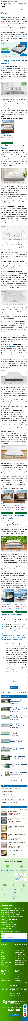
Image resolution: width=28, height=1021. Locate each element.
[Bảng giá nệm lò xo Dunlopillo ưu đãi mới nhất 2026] (5, 773)
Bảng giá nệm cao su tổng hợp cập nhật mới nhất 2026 (18, 708)
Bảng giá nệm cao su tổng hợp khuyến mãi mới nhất (18, 765)
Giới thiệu (3, 974)
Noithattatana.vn (19, 980)
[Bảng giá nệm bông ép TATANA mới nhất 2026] (5, 741)
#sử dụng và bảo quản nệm (9, 796)
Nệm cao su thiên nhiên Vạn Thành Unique (16, 827)
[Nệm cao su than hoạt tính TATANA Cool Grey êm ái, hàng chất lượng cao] (4, 812)
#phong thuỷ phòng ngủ (8, 791)
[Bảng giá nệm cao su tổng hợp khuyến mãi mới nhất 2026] (5, 765)
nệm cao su (22, 30)
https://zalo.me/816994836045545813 (16, 637)
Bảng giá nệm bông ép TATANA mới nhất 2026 (16, 741)
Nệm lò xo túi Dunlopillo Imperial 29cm (20, 504)
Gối (1, 954)
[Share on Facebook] (21, 693)
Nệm (2, 950)
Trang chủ (4, 1)
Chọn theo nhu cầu (5, 948)
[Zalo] (2, 989)
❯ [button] (26, 502)
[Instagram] (17, 989)
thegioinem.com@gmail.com (14, 639)
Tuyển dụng (3, 976)
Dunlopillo (3, 17)
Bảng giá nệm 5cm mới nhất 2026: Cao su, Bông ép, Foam (18, 725)
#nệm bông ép (13, 802)
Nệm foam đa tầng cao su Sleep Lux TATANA (17, 818)
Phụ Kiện (3, 956)
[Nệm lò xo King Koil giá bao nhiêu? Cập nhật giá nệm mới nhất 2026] (5, 757)
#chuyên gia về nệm (7, 794)
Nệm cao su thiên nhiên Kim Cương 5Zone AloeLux (17, 835)
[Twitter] (25, 989)
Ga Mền (2, 952)
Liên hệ (2, 978)
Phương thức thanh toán (21, 960)
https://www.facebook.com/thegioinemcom (13, 635)
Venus (14, 68)
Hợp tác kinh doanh (19, 952)
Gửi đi (14, 940)
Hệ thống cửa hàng (5, 980)
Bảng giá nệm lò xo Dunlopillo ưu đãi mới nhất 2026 (18, 773)
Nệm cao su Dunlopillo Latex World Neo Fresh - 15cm (20, 603)
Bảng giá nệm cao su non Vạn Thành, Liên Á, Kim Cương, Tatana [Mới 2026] (18, 717)
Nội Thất (3, 958)
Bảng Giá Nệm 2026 (12, 1)
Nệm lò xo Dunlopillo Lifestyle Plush (11, 273)
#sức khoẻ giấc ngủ (15, 788)
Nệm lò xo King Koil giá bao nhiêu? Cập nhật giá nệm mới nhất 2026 (18, 757)
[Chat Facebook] (25, 1010)
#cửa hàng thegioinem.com (9, 799)
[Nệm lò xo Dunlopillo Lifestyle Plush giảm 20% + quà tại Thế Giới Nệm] (7, 496)
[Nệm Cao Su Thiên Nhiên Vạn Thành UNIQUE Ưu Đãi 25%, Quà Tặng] (4, 828)
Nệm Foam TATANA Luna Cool (15, 851)
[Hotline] (25, 1014)
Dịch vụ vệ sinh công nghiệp (6, 963)
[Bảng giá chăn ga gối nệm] (5, 701)
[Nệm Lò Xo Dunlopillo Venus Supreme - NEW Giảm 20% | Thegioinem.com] (7, 126)
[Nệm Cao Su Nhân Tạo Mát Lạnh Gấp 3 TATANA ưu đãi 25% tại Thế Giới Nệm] (4, 845)
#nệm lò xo (4, 802)
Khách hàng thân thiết (20, 950)
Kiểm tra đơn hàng (19, 964)
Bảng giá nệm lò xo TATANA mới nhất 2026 (18, 749)
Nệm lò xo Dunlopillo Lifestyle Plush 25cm (6, 504)
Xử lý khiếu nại (18, 948)
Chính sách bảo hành (20, 954)
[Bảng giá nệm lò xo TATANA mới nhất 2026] (5, 749)
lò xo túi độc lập (22, 357)
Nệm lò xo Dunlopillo (6, 68)
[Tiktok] (10, 989)
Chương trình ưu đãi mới (7, 922)
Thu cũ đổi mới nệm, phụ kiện (8, 924)
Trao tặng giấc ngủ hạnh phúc (8, 926)
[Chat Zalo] (25, 1006)
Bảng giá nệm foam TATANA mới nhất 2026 (18, 733)
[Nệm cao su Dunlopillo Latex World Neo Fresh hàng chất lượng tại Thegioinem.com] (20, 595)
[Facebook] (6, 989)
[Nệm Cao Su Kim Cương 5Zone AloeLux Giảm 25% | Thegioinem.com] (4, 836)
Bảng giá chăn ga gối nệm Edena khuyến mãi (17, 700)
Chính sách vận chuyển (20, 956)
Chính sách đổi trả (19, 958)
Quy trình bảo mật (19, 962)
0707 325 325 (21, 624)
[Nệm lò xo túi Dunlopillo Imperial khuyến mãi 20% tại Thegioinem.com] (20, 496)
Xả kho (2, 960)
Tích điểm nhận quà (6, 928)
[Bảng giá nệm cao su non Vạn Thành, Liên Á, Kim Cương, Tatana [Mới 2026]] (5, 717)
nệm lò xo (14, 30)
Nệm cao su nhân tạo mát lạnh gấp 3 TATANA (17, 843)
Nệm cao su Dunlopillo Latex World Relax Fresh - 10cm (7, 603)
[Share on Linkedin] (25, 693)
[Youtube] (13, 989)
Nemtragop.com (19, 976)
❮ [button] (1, 502)
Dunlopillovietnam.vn (20, 974)
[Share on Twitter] (23, 693)
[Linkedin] (21, 989)
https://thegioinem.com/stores (10, 631)
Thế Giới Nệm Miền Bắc (21, 982)
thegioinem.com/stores (17, 916)
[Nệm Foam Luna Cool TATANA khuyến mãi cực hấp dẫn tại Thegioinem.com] (4, 853)
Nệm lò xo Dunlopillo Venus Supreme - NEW (6, 134)
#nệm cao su (21, 799)
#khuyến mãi (5, 788)
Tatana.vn (17, 978)
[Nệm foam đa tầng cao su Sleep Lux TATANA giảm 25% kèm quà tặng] (4, 820)
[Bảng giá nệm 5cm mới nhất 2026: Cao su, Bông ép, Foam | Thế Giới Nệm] (5, 725)
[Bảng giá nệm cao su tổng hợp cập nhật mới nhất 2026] (5, 709)
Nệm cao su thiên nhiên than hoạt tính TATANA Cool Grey (17, 810)
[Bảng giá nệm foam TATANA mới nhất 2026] (5, 733)
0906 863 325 (19, 626)
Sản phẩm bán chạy (6, 966)
